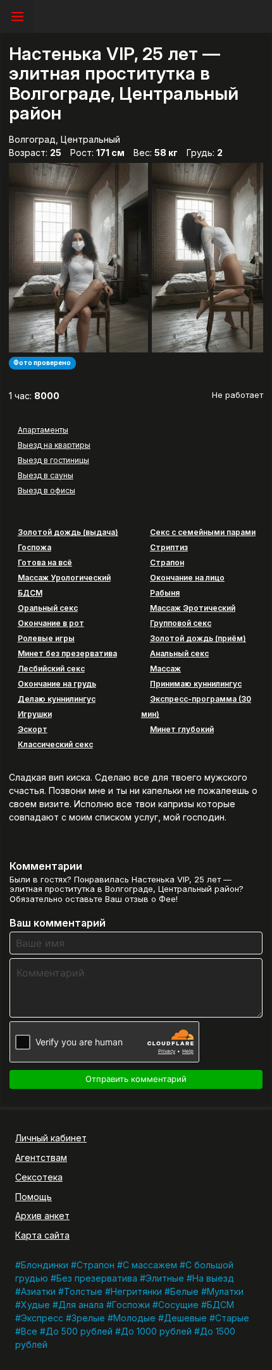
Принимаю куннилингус (196, 683)
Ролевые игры (46, 638)
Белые (184, 1291)
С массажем (150, 1264)
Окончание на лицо (187, 577)
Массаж (165, 668)
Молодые (134, 1318)
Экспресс (42, 1318)
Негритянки (136, 1291)
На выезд (213, 1278)
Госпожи (131, 1304)
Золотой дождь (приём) (198, 638)
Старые (232, 1318)
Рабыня (165, 593)
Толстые (83, 1291)
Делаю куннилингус (57, 699)
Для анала (81, 1304)
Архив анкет (42, 1215)
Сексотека (39, 1177)
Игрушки (35, 714)
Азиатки (38, 1291)
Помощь (33, 1196)
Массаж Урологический (64, 577)
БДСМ (30, 593)
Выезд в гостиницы (53, 460)
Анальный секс (179, 653)
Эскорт (32, 729)
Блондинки (44, 1264)
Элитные (164, 1278)
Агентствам (41, 1157)
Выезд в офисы (46, 490)
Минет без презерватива (67, 653)
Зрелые (88, 1318)
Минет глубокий (182, 729)
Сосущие (178, 1304)
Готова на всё (45, 562)
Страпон (167, 562)
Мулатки (225, 1291)
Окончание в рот (51, 623)
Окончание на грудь (57, 683)
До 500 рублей (79, 1331)
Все (29, 1331)
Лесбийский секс (51, 668)
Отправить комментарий (136, 1079)
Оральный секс (48, 608)
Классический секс (55, 744)
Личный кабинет (51, 1138)
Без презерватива (96, 1278)
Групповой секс (180, 623)
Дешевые (185, 1318)
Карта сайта (42, 1235)
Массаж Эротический (192, 608)
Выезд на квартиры (54, 445)
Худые (35, 1304)
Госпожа (34, 547)
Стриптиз (169, 547)
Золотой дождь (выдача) (68, 532)
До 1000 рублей (156, 1331)
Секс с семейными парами (203, 532)
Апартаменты (43, 430)
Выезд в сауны (45, 475)
